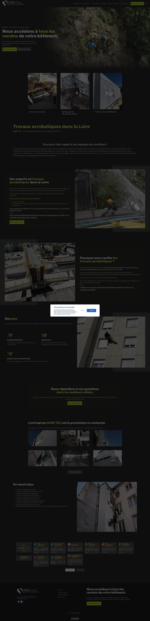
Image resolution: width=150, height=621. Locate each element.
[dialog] (75, 310)
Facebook (68, 314)
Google (63, 314)
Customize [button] (82, 310)
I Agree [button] (91, 310)
